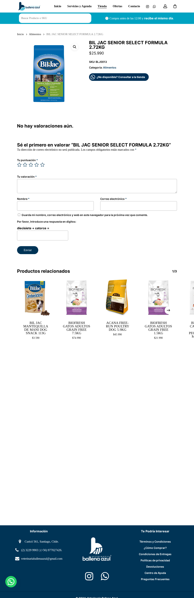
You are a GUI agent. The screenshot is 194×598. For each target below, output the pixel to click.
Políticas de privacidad (155, 560)
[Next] (168, 310)
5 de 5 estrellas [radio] (42, 164)
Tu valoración (27, 176)
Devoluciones (155, 566)
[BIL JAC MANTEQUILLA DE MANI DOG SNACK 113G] (35, 297)
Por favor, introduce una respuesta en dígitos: (46, 221)
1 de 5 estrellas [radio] (19, 164)
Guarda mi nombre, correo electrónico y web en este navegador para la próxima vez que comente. (85, 215)
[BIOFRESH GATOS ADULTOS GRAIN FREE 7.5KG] (76, 297)
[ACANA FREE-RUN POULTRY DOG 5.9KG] (117, 297)
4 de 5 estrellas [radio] (36, 164)
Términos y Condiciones (155, 541)
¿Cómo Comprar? (155, 547)
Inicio (20, 34)
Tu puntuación (27, 160)
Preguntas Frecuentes (155, 579)
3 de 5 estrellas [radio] (31, 164)
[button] (74, 46)
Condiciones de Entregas (155, 554)
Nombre (23, 198)
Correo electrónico (113, 198)
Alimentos (35, 34)
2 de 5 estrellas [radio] (25, 164)
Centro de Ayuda (155, 572)
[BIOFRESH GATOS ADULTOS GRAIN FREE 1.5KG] (158, 297)
